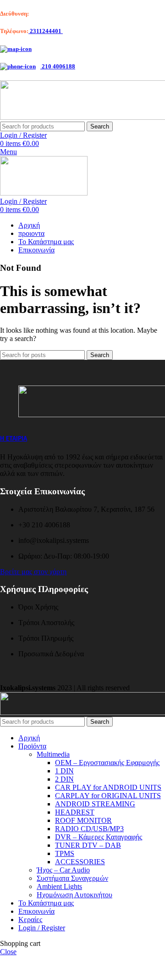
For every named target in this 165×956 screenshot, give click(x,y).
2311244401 (45, 31)
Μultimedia (53, 754)
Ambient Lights (59, 886)
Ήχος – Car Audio (63, 870)
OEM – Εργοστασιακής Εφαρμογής (107, 762)
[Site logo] (44, 193)
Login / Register (41, 928)
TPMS (64, 853)
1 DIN (64, 771)
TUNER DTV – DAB (88, 845)
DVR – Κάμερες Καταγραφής (98, 837)
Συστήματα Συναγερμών (72, 878)
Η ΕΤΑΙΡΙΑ (13, 438)
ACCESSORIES (80, 862)
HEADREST (74, 812)
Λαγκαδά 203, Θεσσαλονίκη (65, 13)
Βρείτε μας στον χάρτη (33, 572)
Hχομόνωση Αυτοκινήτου (74, 895)
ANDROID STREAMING (95, 804)
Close (8, 952)
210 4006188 (57, 66)
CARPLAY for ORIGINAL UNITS (108, 795)
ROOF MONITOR (83, 820)
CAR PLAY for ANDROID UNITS (108, 787)
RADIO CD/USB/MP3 (89, 829)
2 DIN (64, 779)
